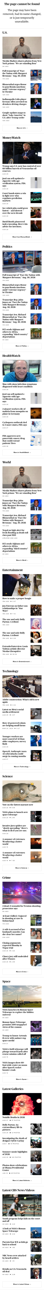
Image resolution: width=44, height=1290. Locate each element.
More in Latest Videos (21, 1284)
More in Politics (21, 346)
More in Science (21, 868)
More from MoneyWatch (21, 237)
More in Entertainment (21, 662)
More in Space (21, 1079)
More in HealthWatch (21, 452)
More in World (21, 560)
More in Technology (21, 767)
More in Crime (21, 972)
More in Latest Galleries (21, 1180)
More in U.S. (21, 128)
